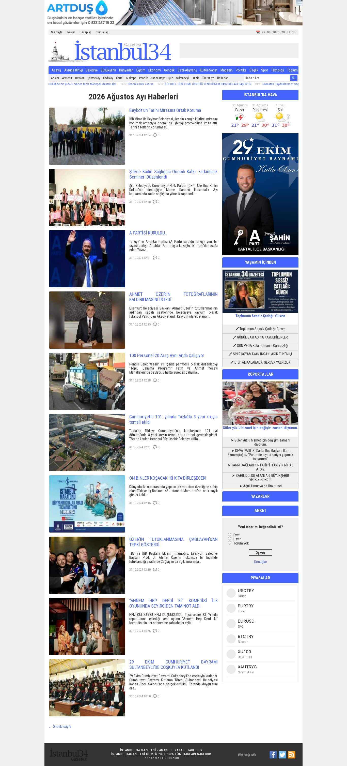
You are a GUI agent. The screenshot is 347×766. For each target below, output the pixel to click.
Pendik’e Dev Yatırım (121, 84)
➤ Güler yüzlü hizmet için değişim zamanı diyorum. (260, 442)
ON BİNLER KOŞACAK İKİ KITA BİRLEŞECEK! (167, 478)
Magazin (226, 70)
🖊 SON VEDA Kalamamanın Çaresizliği (260, 346)
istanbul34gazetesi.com (132, 754)
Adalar (55, 78)
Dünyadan (126, 70)
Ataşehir (67, 78)
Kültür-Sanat (208, 70)
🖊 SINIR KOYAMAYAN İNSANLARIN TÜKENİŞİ (260, 354)
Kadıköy (108, 78)
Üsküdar (222, 78)
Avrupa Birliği (73, 70)
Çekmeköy (93, 78)
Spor (264, 70)
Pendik (143, 78)
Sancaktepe (158, 78)
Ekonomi (154, 70)
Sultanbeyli (183, 78)
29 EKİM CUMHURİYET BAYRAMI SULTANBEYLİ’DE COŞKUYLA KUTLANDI (173, 664)
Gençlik (169, 70)
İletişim (71, 32)
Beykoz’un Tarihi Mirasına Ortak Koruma (165, 110)
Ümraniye (208, 78)
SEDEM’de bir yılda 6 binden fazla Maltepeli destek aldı (62, 84)
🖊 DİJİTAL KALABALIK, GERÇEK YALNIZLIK (260, 362)
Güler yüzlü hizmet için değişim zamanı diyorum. (260, 428)
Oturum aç (102, 32)
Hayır (237, 539)
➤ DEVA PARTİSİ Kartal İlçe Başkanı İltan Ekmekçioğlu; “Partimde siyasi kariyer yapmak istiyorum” (260, 455)
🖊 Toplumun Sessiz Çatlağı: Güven (260, 329)
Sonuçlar (260, 562)
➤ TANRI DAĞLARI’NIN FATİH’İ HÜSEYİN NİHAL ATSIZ (260, 467)
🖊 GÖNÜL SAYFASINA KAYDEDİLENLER (260, 337)
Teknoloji (277, 70)
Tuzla (196, 78)
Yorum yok (241, 543)
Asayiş (56, 70)
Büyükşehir (108, 70)
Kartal (119, 78)
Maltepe (131, 78)
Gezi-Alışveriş (187, 70)
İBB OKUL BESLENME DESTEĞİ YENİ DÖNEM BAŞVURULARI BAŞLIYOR (188, 84)
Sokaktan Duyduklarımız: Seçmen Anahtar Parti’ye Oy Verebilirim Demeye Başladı (293, 84)
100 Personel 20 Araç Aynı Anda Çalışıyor (166, 355)
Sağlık (253, 70)
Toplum (292, 70)
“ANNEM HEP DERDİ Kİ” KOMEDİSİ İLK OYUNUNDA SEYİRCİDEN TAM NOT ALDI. (173, 603)
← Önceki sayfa (60, 727)
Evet (236, 535)
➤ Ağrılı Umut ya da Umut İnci (260, 486)
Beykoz (79, 78)
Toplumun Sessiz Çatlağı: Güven (260, 316)
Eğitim (140, 70)
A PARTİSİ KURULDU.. (148, 232)
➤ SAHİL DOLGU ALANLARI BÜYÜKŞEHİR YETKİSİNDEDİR (260, 478)
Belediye (92, 70)
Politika (241, 70)
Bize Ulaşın (170, 758)
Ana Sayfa (56, 32)
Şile (170, 78)
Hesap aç (85, 32)
